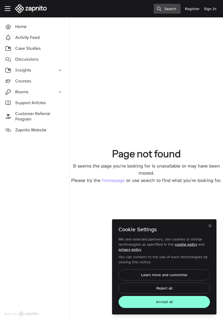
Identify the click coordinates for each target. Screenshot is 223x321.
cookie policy (186, 244)
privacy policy (130, 249)
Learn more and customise (164, 275)
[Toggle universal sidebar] (7, 8)
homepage (113, 180)
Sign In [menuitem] (210, 9)
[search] (167, 9)
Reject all (164, 288)
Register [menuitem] (192, 9)
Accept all (164, 302)
